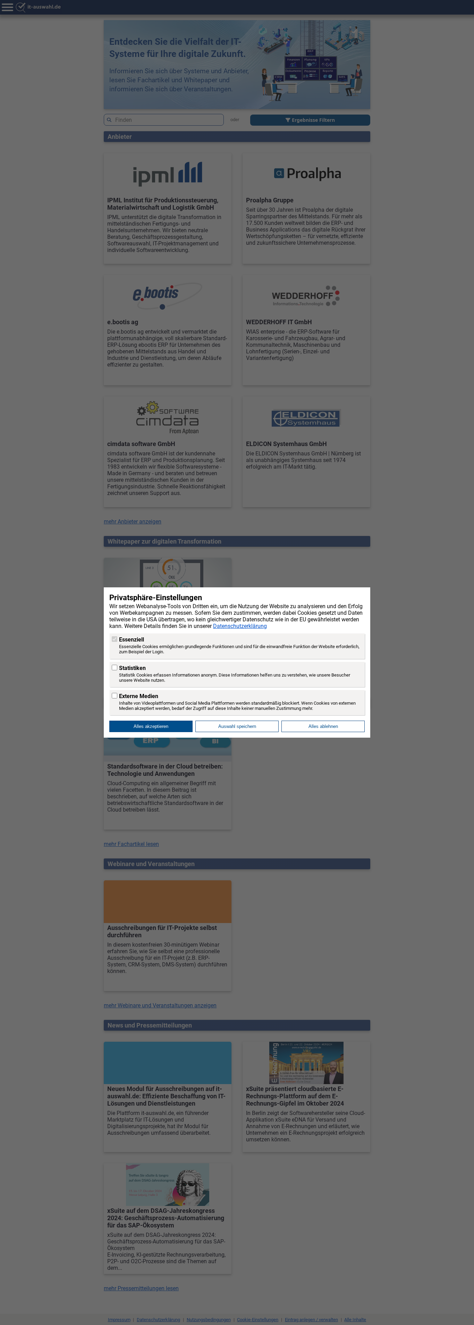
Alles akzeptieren (151, 726)
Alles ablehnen (323, 726)
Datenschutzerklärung (240, 626)
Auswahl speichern (237, 726)
